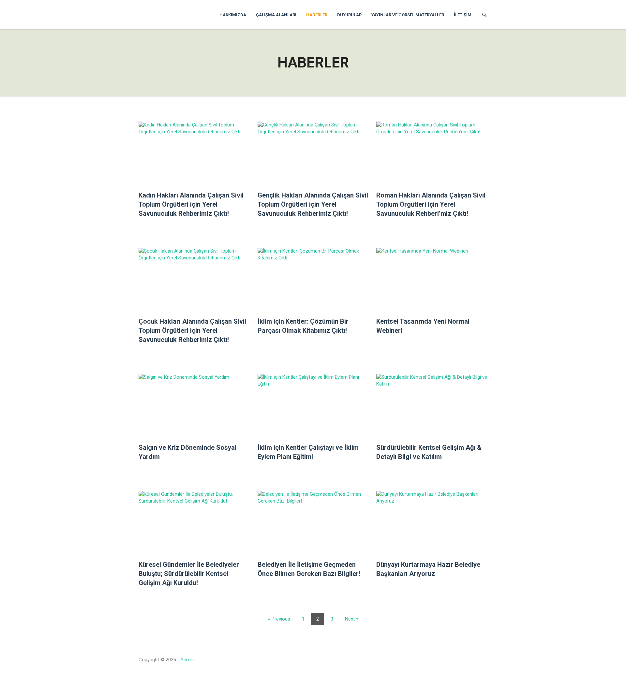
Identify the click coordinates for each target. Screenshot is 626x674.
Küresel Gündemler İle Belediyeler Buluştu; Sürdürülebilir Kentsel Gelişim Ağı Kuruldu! (189, 574)
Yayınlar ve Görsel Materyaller (407, 14)
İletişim (462, 14)
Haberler (316, 14)
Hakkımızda (232, 14)
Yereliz (188, 660)
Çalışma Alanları (276, 14)
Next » (351, 619)
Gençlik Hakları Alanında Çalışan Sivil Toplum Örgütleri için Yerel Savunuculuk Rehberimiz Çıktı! (313, 204)
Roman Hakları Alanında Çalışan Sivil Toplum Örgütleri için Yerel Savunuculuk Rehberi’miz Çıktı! (430, 204)
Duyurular (349, 14)
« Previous (279, 619)
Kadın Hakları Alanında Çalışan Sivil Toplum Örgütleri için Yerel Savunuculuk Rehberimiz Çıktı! (191, 204)
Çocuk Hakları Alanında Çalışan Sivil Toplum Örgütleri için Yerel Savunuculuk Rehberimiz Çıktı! (192, 330)
